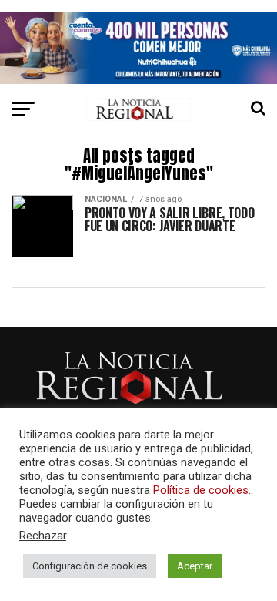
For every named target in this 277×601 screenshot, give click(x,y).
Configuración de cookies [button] (89, 566)
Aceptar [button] (194, 566)
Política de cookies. (202, 490)
